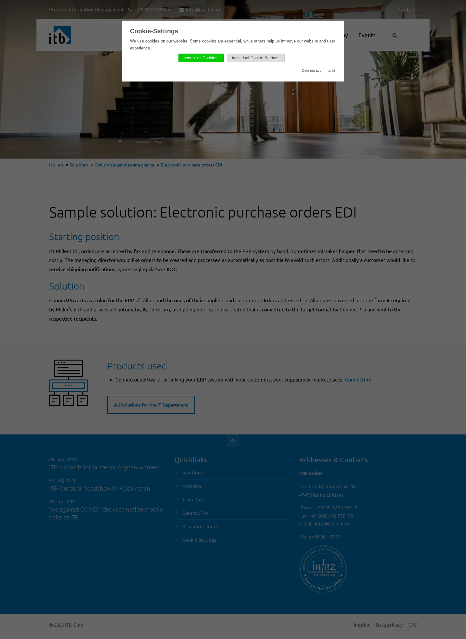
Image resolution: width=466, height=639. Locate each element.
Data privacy (311, 70)
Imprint (330, 70)
